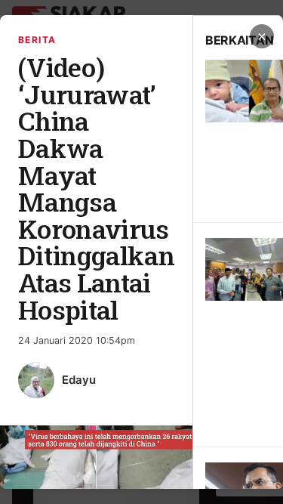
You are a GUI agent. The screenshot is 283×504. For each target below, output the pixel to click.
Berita (37, 39)
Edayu (79, 380)
